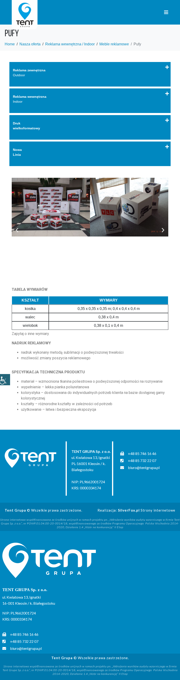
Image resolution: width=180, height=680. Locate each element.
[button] (17, 230)
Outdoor (29, 72)
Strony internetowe (146, 510)
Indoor (29, 99)
